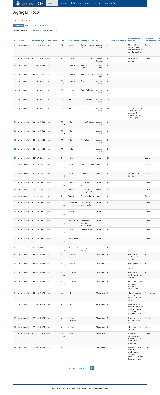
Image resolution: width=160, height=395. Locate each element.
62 (15, 74)
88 (15, 248)
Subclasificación (87, 40)
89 (15, 254)
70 (15, 149)
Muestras (51, 3)
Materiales (64, 3)
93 (15, 281)
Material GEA (110, 3)
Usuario (21, 40)
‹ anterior (81, 368)
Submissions (19, 26)
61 (15, 65)
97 (15, 327)
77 (15, 158)
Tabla (35, 26)
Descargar (42, 26)
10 (37, 30)
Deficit (86, 3)
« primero (71, 368)
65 (15, 99)
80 (15, 182)
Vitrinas (97, 3)
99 (15, 347)
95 (15, 304)
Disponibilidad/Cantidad (116, 40)
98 (15, 333)
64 (15, 90)
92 (15, 272)
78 (15, 164)
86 (15, 230)
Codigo (64, 40)
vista (48, 45)
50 (40, 30)
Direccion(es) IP (38, 40)
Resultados (27, 21)
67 (15, 122)
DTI (87, 390)
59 (15, 45)
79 (15, 173)
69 (15, 140)
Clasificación (73, 40)
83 (15, 202)
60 (15, 59)
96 (15, 318)
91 (15, 263)
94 (15, 293)
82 (15, 196)
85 (15, 221)
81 (15, 189)
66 (15, 108)
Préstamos (75, 3)
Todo (44, 30)
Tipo (98, 40)
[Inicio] (30, 3)
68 (15, 131)
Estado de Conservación (150, 39)
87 (15, 239)
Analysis (28, 26)
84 (15, 212)
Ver (16, 20)
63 (15, 81)
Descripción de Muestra (134, 39)
